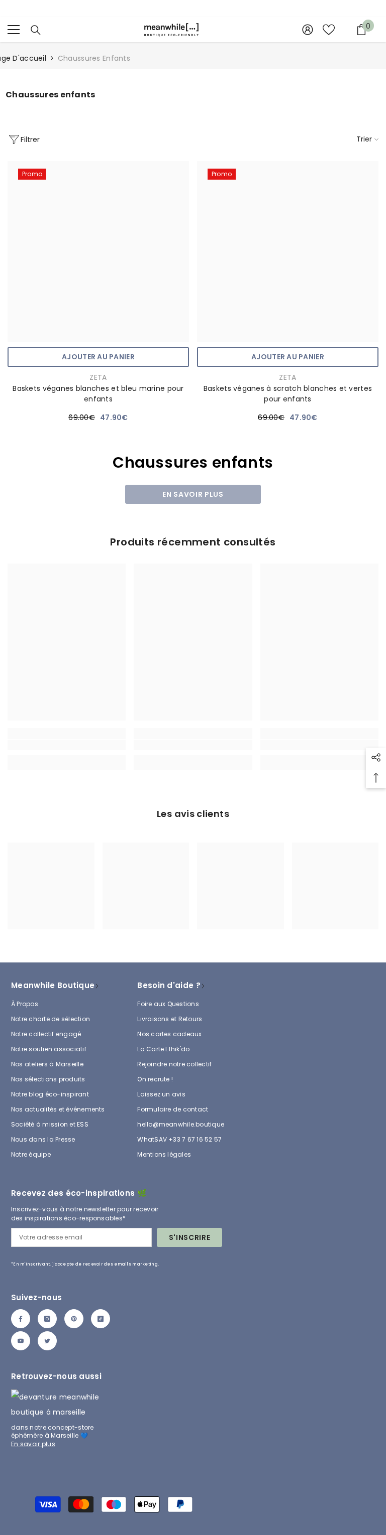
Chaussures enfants (94, 58)
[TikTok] (100, 1318)
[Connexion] (307, 29)
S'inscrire (190, 1237)
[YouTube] (20, 1340)
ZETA (98, 377)
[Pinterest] (73, 1318)
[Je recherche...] (36, 30)
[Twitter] (47, 1340)
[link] (67, 745)
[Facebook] (20, 1318)
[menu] (14, 30)
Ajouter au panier (98, 357)
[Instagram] (47, 1318)
